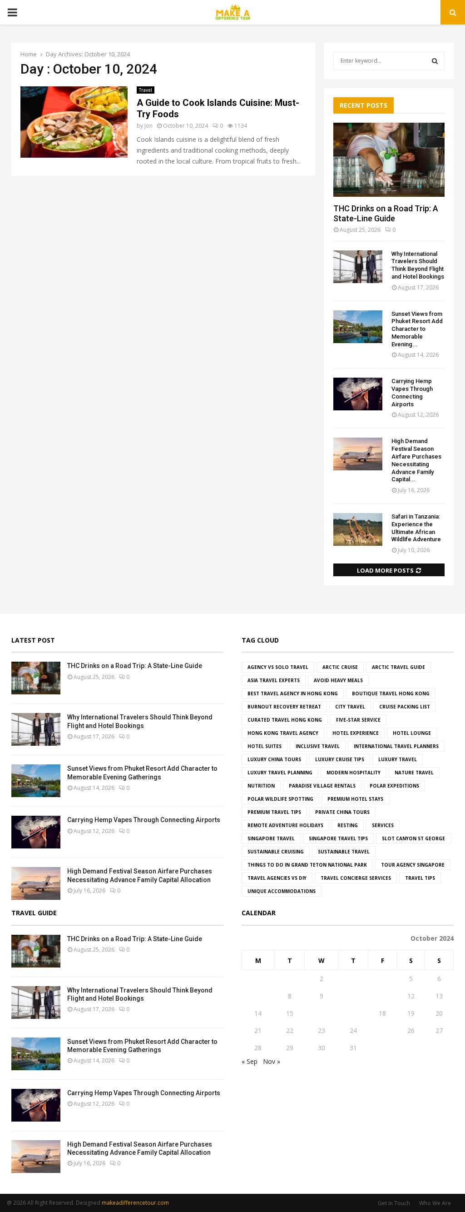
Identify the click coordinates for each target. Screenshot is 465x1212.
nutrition (261, 786)
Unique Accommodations (281, 891)
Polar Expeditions (394, 786)
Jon (148, 126)
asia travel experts (273, 680)
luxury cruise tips (339, 759)
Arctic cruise (340, 667)
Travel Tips (420, 878)
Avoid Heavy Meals (338, 680)
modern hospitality (353, 772)
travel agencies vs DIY (277, 878)
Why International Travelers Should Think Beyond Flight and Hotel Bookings (417, 265)
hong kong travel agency (282, 733)
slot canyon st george (413, 838)
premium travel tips (274, 812)
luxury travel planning (279, 772)
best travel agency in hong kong (292, 693)
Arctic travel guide (398, 667)
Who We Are (435, 1203)
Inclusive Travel (318, 746)
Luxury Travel (397, 759)
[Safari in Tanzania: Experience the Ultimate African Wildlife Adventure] (357, 529)
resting (347, 825)
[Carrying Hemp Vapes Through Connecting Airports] (357, 394)
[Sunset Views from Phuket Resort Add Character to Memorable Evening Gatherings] (357, 326)
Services (383, 825)
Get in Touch (394, 1203)
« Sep (249, 1061)
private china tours (342, 812)
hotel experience (355, 733)
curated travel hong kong (284, 720)
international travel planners (396, 746)
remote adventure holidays (285, 825)
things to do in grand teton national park (307, 865)
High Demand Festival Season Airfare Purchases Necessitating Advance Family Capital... (416, 460)
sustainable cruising (275, 851)
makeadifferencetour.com (135, 1203)
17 (353, 1013)
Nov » (271, 1061)
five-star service (358, 720)
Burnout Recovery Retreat (284, 706)
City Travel (350, 706)
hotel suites (264, 746)
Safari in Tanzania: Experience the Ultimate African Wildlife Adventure (416, 528)
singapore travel (271, 838)
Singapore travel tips (338, 838)
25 (382, 1030)
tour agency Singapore (413, 865)
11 (382, 996)
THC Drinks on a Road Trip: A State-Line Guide (385, 213)
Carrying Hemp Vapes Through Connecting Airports (412, 392)
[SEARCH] (435, 61)
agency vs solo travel (277, 667)
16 (321, 1013)
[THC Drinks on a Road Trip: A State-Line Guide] (389, 160)
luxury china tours (274, 759)
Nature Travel (414, 772)
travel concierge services (356, 878)
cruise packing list (404, 706)
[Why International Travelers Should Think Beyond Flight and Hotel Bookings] (357, 266)
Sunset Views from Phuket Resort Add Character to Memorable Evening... (417, 329)
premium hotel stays (355, 799)
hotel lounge (412, 733)
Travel (145, 90)
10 (353, 996)
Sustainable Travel (344, 851)
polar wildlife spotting (280, 799)
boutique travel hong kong (391, 693)
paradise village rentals (322, 786)
